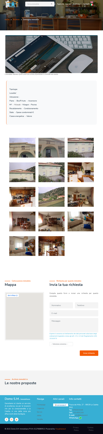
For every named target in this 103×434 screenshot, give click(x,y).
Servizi (68, 4)
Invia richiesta (89, 353)
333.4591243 (78, 412)
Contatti (86, 4)
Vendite (40, 419)
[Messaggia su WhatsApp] (80, 418)
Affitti (39, 415)
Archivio (16, 19)
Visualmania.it (60, 429)
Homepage (41, 405)
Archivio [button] (76, 4)
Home (53, 4)
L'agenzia (40, 408)
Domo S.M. (17, 399)
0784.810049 (78, 410)
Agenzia (60, 4)
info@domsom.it (81, 415)
